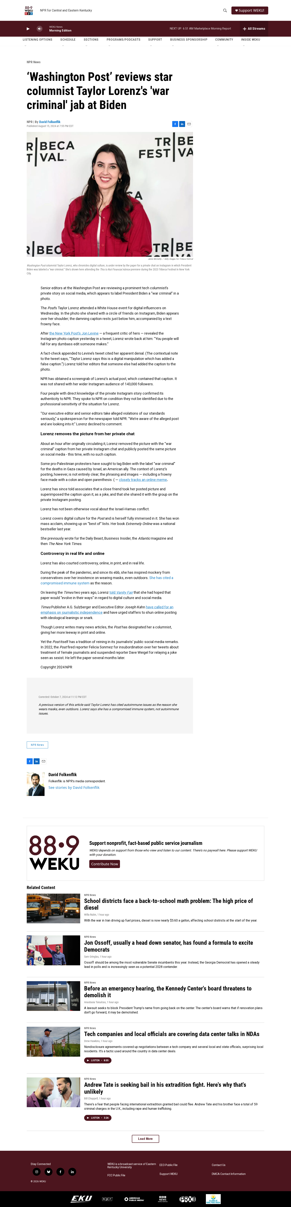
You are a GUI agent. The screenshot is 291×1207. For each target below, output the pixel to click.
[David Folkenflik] (36, 784)
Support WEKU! (251, 10)
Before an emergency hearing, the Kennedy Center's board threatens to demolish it (168, 992)
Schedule (68, 39)
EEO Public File (169, 1165)
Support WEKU (169, 1174)
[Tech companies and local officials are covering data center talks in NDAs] (53, 1041)
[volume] (39, 28)
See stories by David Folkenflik (74, 787)
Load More (145, 1139)
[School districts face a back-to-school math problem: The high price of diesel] (53, 908)
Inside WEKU (250, 39)
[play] (28, 29)
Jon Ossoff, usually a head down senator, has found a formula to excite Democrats (168, 946)
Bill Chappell (91, 1098)
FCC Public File (116, 1175)
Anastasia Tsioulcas (95, 1002)
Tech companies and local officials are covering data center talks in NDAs (172, 1033)
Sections (91, 39)
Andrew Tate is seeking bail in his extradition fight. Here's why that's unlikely (165, 1088)
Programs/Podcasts (124, 39)
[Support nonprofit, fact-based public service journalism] (54, 853)
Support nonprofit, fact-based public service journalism (145, 843)
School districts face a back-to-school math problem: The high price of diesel (168, 904)
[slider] (46, 29)
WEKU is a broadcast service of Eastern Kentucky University (131, 1166)
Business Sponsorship (188, 39)
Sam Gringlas (91, 956)
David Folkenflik (49, 122)
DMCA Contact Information (229, 1174)
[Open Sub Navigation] (25, 46)
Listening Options (37, 39)
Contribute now (104, 864)
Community (224, 39)
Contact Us (218, 1165)
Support (155, 39)
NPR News (34, 62)
